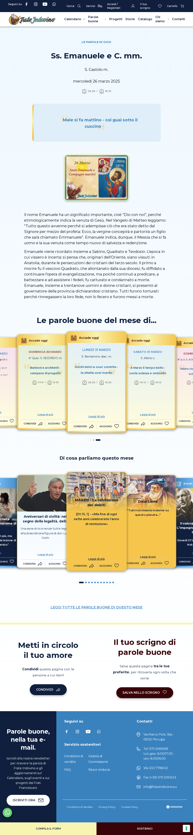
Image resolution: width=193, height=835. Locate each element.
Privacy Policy (107, 807)
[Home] (32, 19)
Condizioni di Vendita (80, 807)
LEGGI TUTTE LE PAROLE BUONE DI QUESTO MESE (96, 607)
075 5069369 (158, 749)
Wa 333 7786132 (155, 768)
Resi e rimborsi (99, 769)
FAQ (67, 769)
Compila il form (48, 828)
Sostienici (144, 828)
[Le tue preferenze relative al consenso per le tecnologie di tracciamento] (186, 828)
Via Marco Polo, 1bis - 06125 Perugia (158, 737)
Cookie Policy (129, 807)
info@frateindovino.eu (160, 787)
